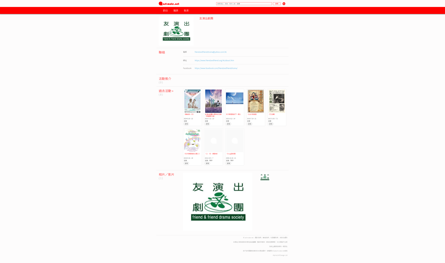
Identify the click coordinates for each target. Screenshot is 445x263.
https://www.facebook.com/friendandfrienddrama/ (216, 68)
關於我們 (258, 237)
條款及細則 (283, 237)
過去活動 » (166, 90)
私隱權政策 (274, 237)
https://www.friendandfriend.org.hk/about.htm (214, 60)
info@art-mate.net (278, 251)
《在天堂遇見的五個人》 (192, 154)
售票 (186, 10)
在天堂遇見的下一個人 (233, 114)
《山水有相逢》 (252, 114)
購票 (175, 10)
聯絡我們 (266, 237)
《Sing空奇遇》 (231, 154)
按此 (285, 246)
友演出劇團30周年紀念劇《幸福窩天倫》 (213, 115)
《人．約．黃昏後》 (211, 154)
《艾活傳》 (272, 114)
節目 (165, 10)
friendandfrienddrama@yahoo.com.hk (211, 51)
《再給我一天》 (189, 114)
